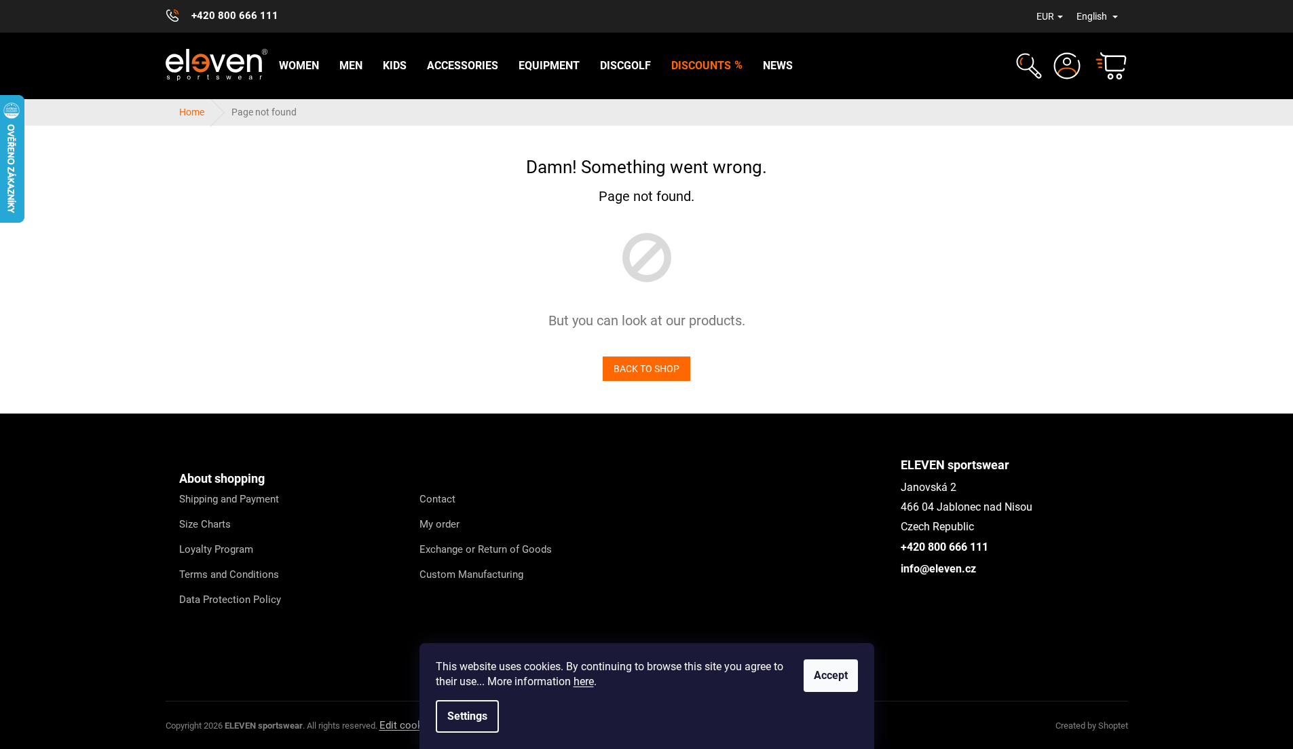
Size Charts (205, 524)
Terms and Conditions (229, 574)
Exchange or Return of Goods (485, 549)
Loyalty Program (216, 549)
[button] (1027, 66)
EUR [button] (1045, 16)
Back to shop (646, 368)
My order (439, 524)
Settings (467, 716)
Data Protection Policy (230, 599)
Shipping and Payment (229, 499)
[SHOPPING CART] (1104, 65)
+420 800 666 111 (944, 547)
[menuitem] (299, 66)
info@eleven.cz (938, 568)
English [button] (1092, 16)
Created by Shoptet (1091, 725)
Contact (437, 499)
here (584, 681)
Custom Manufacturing (471, 574)
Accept (831, 675)
